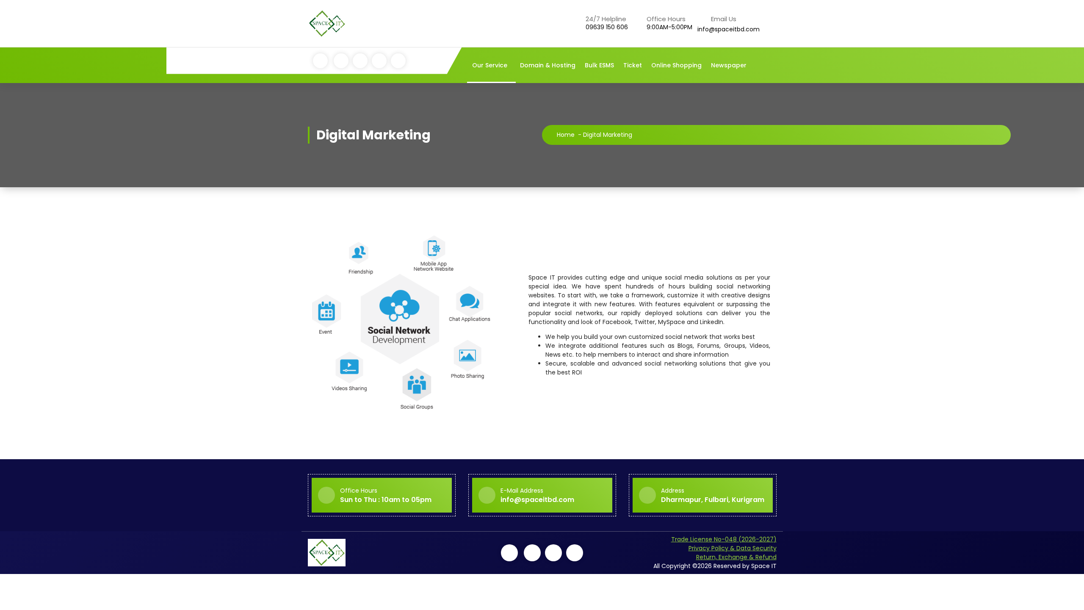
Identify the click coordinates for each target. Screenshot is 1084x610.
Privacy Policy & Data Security (733, 548)
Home (566, 134)
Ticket (632, 65)
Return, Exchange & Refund (736, 557)
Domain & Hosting (547, 65)
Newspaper (729, 65)
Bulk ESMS (599, 65)
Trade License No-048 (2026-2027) (724, 539)
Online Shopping (676, 65)
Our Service (489, 65)
